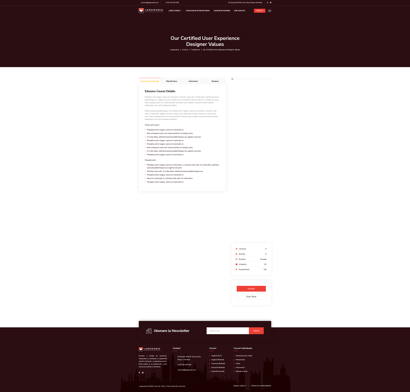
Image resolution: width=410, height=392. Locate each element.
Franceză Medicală (218, 363)
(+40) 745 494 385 (172, 3)
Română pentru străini (244, 356)
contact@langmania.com (150, 3)
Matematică (240, 360)
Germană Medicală (218, 367)
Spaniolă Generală (217, 371)
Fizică (238, 363)
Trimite (256, 331)
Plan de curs (171, 81)
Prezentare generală (150, 81)
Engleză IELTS (216, 356)
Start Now (251, 296)
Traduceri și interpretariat (198, 11)
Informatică (240, 367)
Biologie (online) (241, 371)
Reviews (215, 81)
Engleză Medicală (217, 360)
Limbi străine (174, 11)
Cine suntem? (239, 11)
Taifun (163, 386)
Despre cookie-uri (240, 386)
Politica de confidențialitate (261, 386)
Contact (259, 11)
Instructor (193, 81)
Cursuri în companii (222, 11)
